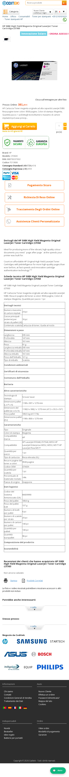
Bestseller (8, 731)
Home (5, 16)
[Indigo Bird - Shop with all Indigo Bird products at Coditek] (12, 667)
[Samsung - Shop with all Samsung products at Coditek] (32, 641)
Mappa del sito (45, 701)
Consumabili (24, 16)
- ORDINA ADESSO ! (45, 33)
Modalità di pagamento (49, 731)
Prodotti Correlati (35, 580)
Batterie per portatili (13, 738)
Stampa (13, 580)
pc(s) (59, 131)
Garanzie (43, 734)
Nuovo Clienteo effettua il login (40, 11)
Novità (7, 728)
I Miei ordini (44, 728)
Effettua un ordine (47, 694)
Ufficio (13, 16)
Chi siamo (8, 691)
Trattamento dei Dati (13, 701)
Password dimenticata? (49, 698)
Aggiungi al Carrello (23, 126)
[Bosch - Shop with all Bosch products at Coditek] (41, 654)
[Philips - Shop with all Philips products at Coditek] (50, 667)
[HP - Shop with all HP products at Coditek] (8, 641)
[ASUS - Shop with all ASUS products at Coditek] (16, 654)
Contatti (7, 694)
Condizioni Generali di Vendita (18, 698)
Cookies (42, 704)
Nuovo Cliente (45, 691)
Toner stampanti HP (14, 19)
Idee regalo (9, 734)
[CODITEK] (11, 3)
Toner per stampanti (41, 16)
